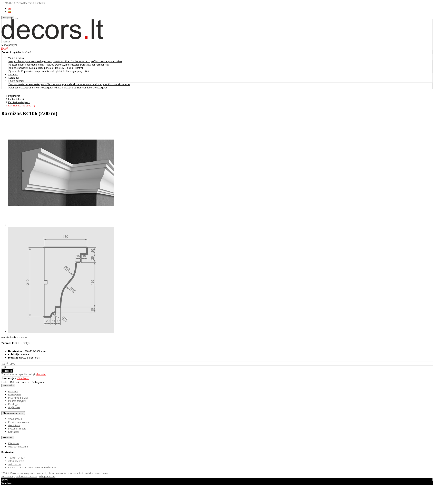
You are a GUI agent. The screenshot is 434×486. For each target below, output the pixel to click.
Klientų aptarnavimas (13, 413)
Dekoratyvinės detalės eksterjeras (27, 84)
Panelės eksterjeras (43, 87)
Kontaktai (40, 3)
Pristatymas (14, 394)
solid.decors (14, 464)
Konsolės (23, 67)
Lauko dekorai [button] (16, 80)
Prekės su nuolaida (18, 422)
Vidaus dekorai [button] (16, 58)
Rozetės (13, 64)
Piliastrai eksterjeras (65, 87)
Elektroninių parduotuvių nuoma (19, 476)
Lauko (4, 382)
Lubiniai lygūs (23, 61)
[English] (9, 9)
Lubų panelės (45, 67)
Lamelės (13, 74)
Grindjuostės (54, 61)
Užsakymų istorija (18, 446)
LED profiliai (92, 61)
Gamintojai (14, 425)
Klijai (107, 64)
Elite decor (23, 378)
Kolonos (13, 67)
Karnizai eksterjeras (97, 84)
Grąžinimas (14, 407)
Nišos (56, 67)
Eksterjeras (38, 382)
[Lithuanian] (9, 12)
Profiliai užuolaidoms (73, 61)
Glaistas (51, 84)
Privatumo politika (18, 397)
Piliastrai (78, 67)
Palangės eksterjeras (20, 87)
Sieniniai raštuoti (45, 64)
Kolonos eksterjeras (119, 84)
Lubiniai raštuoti (27, 64)
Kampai (99, 64)
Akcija (12, 61)
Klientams (8, 437)
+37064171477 (9, 3)
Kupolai (33, 67)
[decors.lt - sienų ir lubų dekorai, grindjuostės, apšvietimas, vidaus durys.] (52, 38)
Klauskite (41, 374)
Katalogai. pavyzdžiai (77, 71)
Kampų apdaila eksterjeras (71, 84)
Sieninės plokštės (56, 71)
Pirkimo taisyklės (17, 400)
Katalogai (13, 77)
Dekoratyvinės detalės (67, 64)
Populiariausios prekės (33, 71)
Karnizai (25, 382)
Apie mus (13, 391)
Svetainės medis (17, 428)
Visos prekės (15, 418)
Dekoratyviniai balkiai (110, 61)
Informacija (8, 385)
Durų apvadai (87, 64)
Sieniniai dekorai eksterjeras (92, 87)
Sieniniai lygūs (39, 61)
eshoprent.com (47, 476)
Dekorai (14, 382)
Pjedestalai (14, 71)
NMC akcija (67, 67)
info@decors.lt (26, 3)
